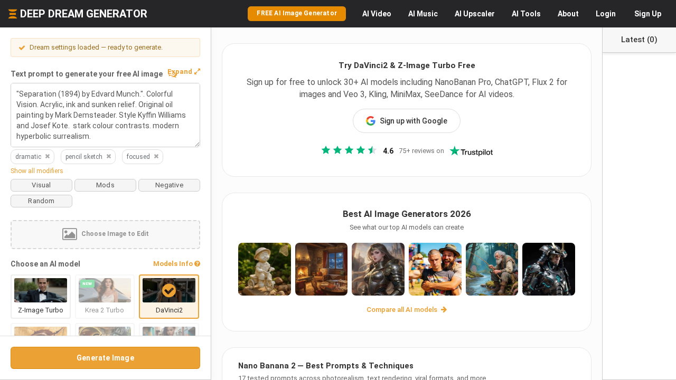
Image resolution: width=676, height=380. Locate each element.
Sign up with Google (413, 121)
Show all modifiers (37, 171)
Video (376, 14)
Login (606, 14)
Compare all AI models (403, 310)
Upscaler (475, 14)
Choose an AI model (45, 264)
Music (423, 14)
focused (138, 156)
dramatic (28, 156)
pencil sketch (83, 156)
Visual (41, 185)
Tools (526, 14)
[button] (183, 72)
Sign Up (647, 14)
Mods (105, 185)
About (568, 14)
